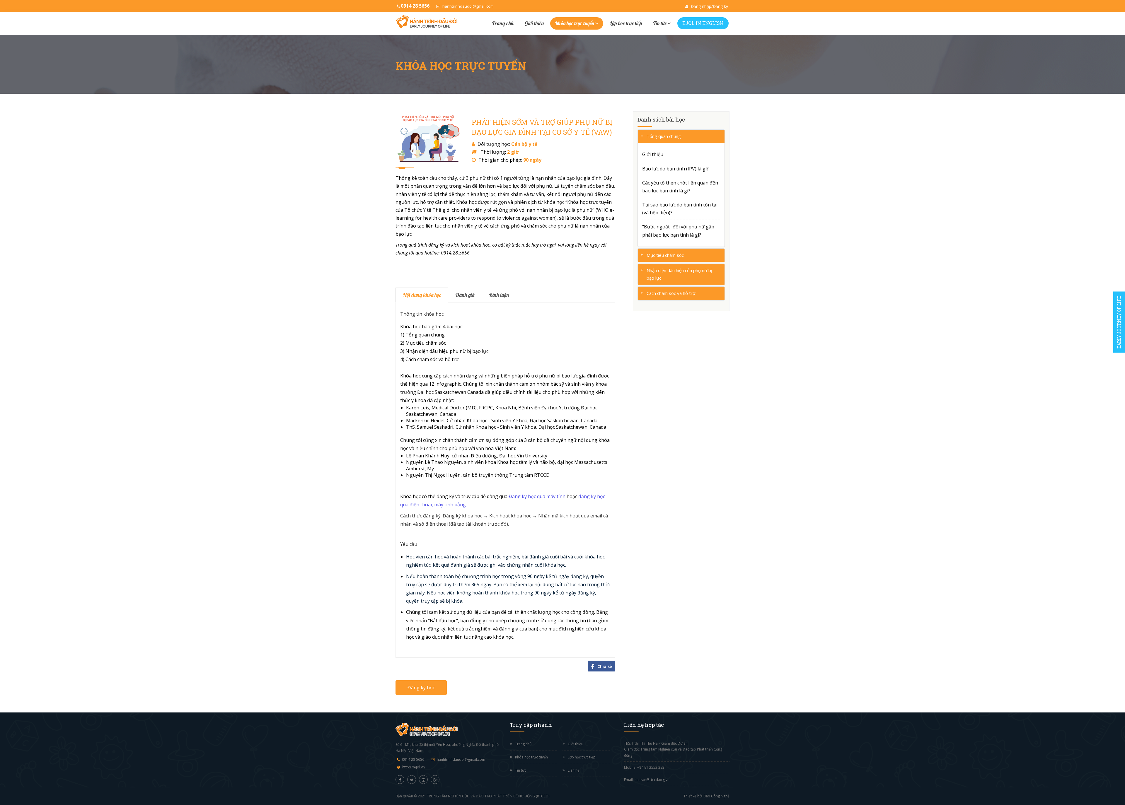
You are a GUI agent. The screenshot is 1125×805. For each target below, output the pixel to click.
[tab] (681, 136)
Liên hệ (573, 770)
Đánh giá (465, 295)
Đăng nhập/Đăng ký (709, 6)
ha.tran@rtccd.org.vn (652, 779)
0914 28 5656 (413, 759)
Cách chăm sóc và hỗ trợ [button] (671, 293)
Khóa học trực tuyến (574, 23)
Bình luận (499, 295)
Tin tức (660, 23)
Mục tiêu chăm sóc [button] (665, 255)
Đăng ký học (421, 687)
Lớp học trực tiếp (626, 23)
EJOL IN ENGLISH (703, 23)
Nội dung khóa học (422, 295)
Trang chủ (503, 23)
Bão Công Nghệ (716, 796)
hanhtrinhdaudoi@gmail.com (468, 6)
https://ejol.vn (413, 767)
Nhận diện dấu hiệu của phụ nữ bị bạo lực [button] (679, 274)
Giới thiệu (534, 23)
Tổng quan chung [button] (664, 136)
